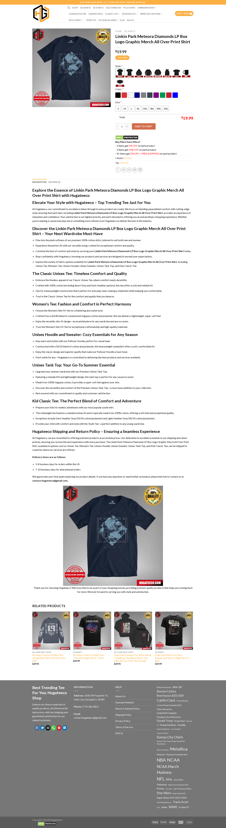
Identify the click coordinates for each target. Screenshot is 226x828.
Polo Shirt (129, 7)
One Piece (178, 779)
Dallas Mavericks (164, 709)
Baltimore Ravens (164, 687)
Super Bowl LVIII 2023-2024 (172, 797)
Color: (119, 89)
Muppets (161, 754)
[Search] (69, 8)
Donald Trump (165, 720)
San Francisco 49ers (182, 788)
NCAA (173, 760)
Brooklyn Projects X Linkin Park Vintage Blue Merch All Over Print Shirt (48, 658)
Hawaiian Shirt (146, 7)
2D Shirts (85, 7)
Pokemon (162, 784)
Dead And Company (167, 713)
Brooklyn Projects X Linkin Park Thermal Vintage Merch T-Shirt (88, 656)
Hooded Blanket (108, 20)
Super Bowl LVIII (178, 793)
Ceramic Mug (95, 14)
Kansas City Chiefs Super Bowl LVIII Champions (171, 742)
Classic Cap (111, 14)
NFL (161, 778)
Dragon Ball (179, 721)
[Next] (192, 642)
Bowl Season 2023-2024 (170, 695)
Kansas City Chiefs (170, 737)
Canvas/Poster (77, 14)
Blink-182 (177, 687)
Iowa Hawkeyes (163, 729)
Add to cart (143, 126)
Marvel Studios (163, 750)
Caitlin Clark (166, 700)
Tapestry (91, 20)
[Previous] (32, 642)
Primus (160, 788)
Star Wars (164, 793)
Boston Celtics (166, 691)
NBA (161, 760)
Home (118, 31)
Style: (119, 66)
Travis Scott (180, 802)
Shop (75, 7)
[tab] (39, 182)
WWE (173, 807)
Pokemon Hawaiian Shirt (178, 785)
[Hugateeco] (47, 13)
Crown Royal (182, 701)
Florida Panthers (168, 725)
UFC (158, 807)
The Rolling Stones (164, 802)
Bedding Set (129, 14)
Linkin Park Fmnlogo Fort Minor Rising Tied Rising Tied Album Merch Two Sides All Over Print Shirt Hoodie (132, 658)
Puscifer (169, 789)
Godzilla (182, 725)
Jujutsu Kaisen (162, 733)
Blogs (130, 20)
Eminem (189, 721)
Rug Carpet (75, 20)
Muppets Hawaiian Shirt (177, 754)
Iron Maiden (176, 729)
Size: (118, 102)
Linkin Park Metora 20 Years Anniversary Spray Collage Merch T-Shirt (172, 658)
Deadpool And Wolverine (169, 717)
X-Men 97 (184, 807)
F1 (158, 725)
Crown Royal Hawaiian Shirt (169, 705)
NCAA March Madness (168, 769)
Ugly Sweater (113, 7)
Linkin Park (124, 163)
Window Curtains (150, 14)
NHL (169, 779)
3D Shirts (98, 7)
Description (39, 182)
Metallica (179, 748)
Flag (122, 20)
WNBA (164, 807)
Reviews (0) (54, 182)
